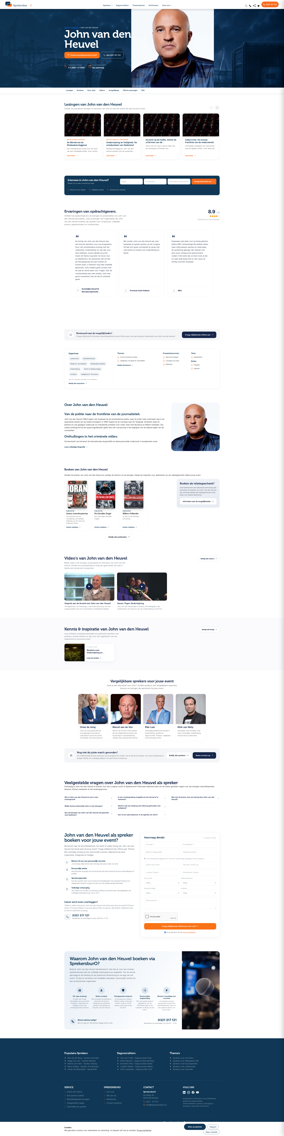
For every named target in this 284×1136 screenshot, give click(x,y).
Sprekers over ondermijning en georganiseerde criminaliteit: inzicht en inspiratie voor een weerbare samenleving (98, 651)
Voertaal (183, 888)
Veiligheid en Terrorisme (89, 374)
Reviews (80, 90)
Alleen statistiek (211, 1132)
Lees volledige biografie (75, 447)
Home (66, 27)
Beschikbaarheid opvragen (78, 1099)
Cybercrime (74, 358)
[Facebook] (193, 1092)
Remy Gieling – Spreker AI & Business (83, 1066)
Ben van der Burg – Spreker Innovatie (83, 1058)
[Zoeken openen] (246, 5)
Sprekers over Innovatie (182, 1069)
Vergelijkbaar (114, 90)
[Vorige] (211, 107)
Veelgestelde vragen (75, 1103)
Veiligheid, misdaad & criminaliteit (132, 361)
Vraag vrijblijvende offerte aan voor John (179, 926)
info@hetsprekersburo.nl (156, 1105)
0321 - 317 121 (152, 1102)
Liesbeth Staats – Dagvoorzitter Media (136, 1066)
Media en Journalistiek (78, 364)
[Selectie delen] (254, 5)
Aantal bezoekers (187, 878)
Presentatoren (139, 5)
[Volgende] (217, 107)
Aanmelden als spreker (76, 1107)
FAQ (142, 90)
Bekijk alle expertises (77, 383)
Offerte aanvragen (130, 90)
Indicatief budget (149, 888)
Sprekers (107, 5)
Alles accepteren (195, 1127)
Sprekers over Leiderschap (183, 1066)
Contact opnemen (114, 1103)
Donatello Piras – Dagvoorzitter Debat (136, 1063)
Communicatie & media (128, 357)
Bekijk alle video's (207, 559)
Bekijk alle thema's (124, 365)
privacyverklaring (189, 932)
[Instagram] (188, 1092)
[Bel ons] (250, 5)
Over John (91, 90)
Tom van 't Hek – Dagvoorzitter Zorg (135, 1058)
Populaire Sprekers (76, 1053)
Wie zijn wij (111, 1095)
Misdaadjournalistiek (98, 364)
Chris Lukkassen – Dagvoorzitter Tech (136, 1069)
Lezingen (69, 90)
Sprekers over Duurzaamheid (184, 1063)
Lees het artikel (93, 658)
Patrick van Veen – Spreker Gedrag (82, 1063)
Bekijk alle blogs (208, 629)
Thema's (175, 1053)
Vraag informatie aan (202, 181)
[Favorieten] (258, 5)
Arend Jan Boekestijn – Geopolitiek (82, 1069)
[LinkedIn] (184, 1092)
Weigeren (213, 1127)
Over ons (166, 5)
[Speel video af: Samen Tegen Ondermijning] (142, 587)
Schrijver (73, 374)
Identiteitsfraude (89, 358)
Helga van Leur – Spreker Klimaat (81, 1061)
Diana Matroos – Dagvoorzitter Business (137, 1061)
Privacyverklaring (144, 1130)
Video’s (102, 90)
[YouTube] (197, 1092)
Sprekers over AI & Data (182, 1058)
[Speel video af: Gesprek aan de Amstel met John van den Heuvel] (89, 587)
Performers (153, 5)
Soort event (148, 878)
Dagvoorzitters (122, 5)
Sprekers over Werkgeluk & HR (185, 1061)
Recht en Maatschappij (92, 369)
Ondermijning (75, 369)
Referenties (111, 1099)
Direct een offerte (74, 1092)
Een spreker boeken (75, 1095)
